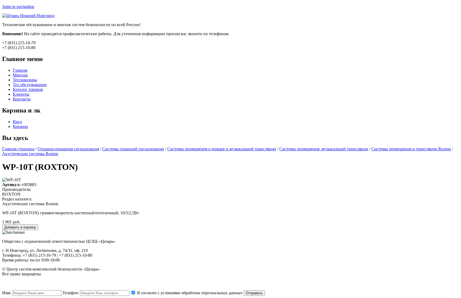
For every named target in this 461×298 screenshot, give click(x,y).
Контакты (22, 99)
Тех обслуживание (30, 84)
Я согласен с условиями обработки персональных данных (189, 293)
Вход (17, 121)
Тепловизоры (25, 80)
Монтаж (20, 75)
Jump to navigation (18, 6)
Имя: (7, 293)
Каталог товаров (28, 89)
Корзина (20, 126)
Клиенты (21, 94)
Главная (20, 70)
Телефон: (71, 293)
